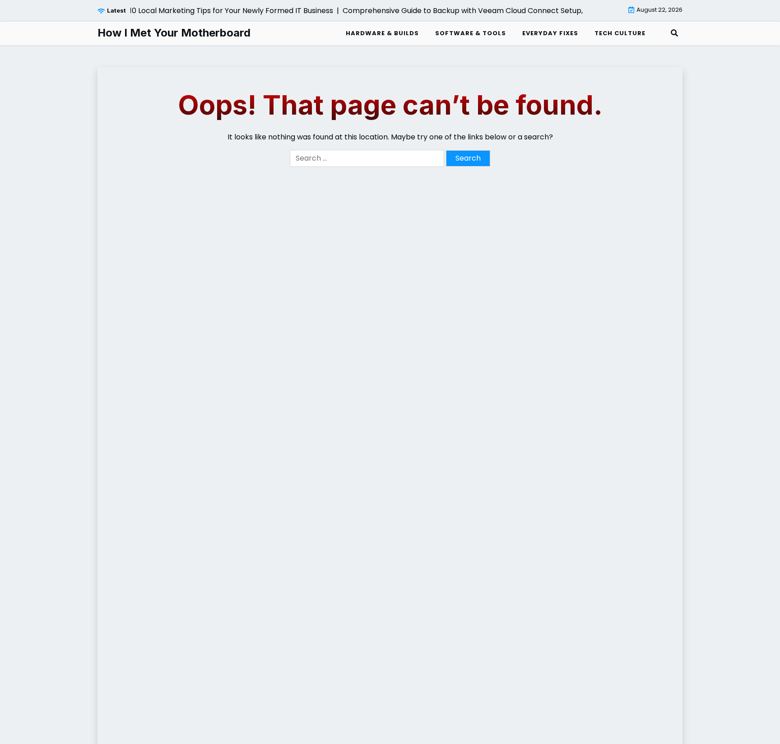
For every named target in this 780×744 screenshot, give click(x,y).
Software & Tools (470, 33)
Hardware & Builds (382, 33)
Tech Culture (619, 33)
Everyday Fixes (550, 33)
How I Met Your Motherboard (174, 33)
